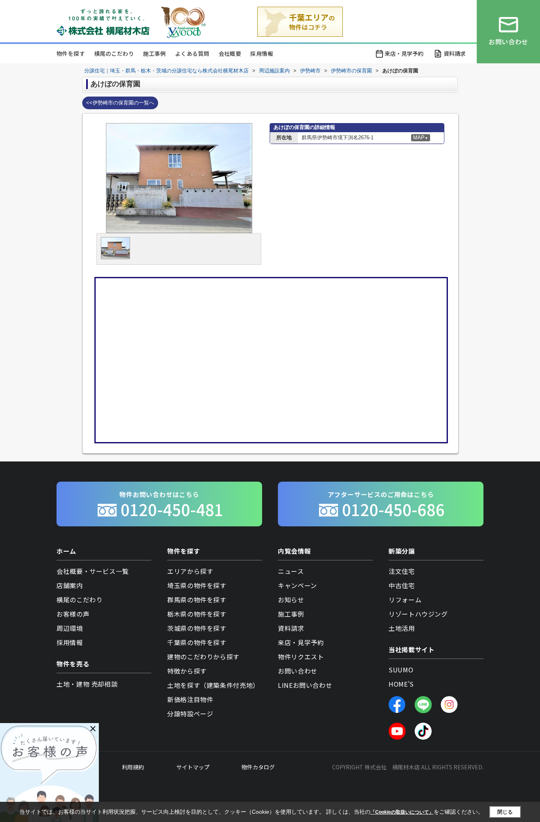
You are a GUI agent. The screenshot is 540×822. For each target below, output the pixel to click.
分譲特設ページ (190, 713)
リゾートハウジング (418, 614)
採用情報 (261, 53)
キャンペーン (297, 585)
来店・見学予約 (404, 53)
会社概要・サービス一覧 (93, 571)
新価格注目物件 (190, 699)
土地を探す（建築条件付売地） (213, 685)
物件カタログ (258, 767)
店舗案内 (70, 585)
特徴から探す (187, 671)
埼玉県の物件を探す (197, 585)
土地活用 (402, 628)
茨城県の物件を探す (197, 628)
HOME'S (401, 684)
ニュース (291, 571)
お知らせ (291, 599)
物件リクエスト (301, 656)
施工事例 (154, 53)
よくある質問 (192, 53)
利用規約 (133, 767)
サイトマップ (193, 767)
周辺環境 (70, 628)
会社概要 (230, 53)
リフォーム (405, 599)
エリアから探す (190, 571)
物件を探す (71, 53)
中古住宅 (402, 585)
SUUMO (401, 669)
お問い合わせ (297, 671)
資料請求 (455, 53)
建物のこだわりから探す (203, 656)
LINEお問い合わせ (305, 685)
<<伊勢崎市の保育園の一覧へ (120, 103)
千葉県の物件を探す (197, 642)
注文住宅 (402, 571)
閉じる (505, 812)
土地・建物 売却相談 (87, 684)
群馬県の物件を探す (197, 599)
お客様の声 (73, 614)
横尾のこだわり (114, 53)
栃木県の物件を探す (197, 614)
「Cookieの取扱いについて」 (402, 812)
